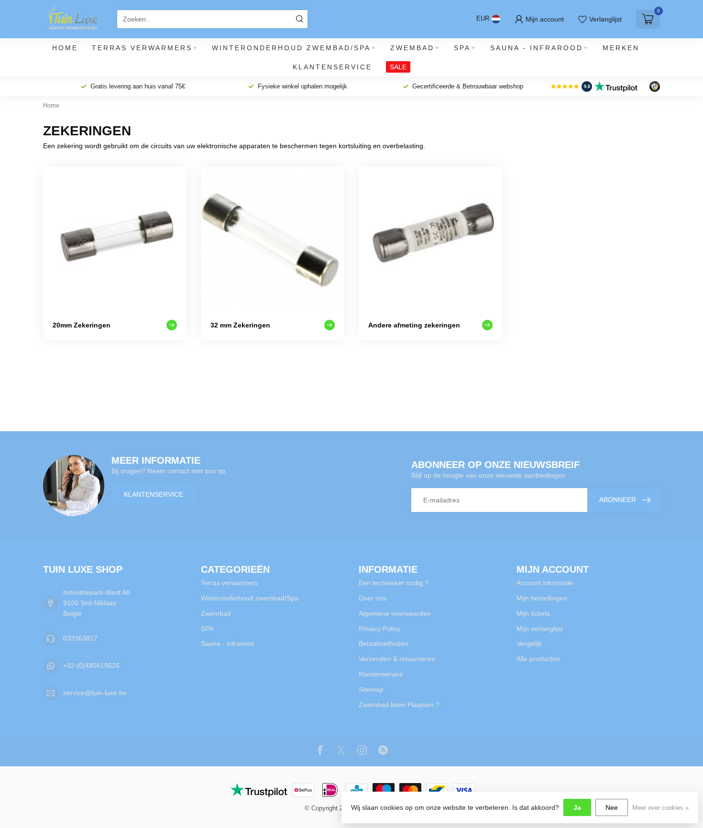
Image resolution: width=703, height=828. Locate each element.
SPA (462, 48)
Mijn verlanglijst (539, 628)
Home (65, 48)
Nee (611, 807)
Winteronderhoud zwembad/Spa (291, 48)
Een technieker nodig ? (393, 583)
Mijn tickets (533, 613)
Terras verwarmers (142, 48)
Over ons (372, 598)
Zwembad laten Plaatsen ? (399, 704)
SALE (398, 67)
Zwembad (412, 48)
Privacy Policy (379, 628)
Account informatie (544, 583)
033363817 (80, 638)
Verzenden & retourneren (397, 659)
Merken (621, 48)
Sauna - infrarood (536, 48)
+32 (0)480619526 (91, 665)
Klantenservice (332, 67)
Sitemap (371, 689)
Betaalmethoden (383, 643)
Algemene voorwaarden (395, 613)
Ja (577, 807)
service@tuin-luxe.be (95, 693)
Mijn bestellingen (541, 598)
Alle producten (538, 659)
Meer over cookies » (660, 808)
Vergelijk (529, 643)
